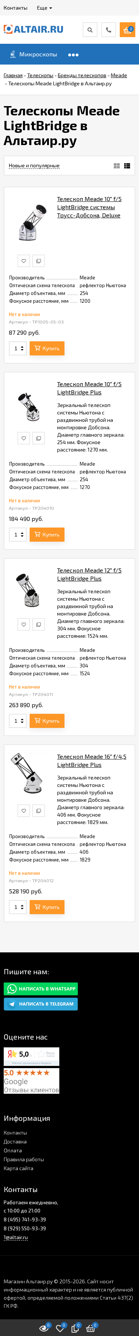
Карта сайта (18, 1168)
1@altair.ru (16, 1237)
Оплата (13, 1150)
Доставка (15, 1141)
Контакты (15, 1132)
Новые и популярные (34, 165)
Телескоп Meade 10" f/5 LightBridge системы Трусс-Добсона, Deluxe (89, 207)
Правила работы (24, 1159)
